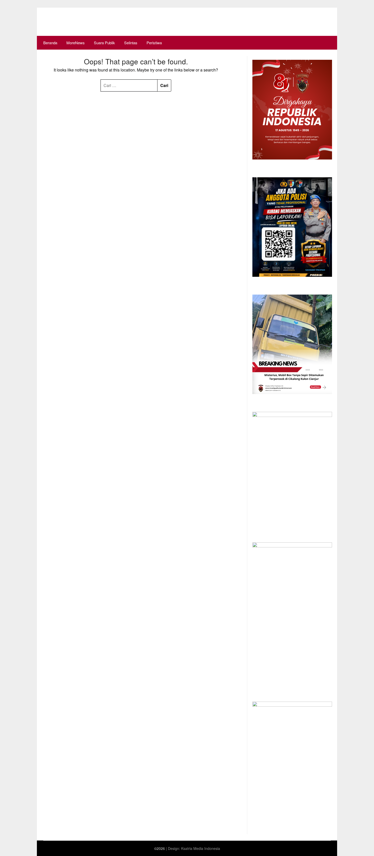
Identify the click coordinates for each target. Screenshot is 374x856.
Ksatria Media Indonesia (200, 848)
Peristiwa (154, 42)
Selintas (130, 42)
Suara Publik (104, 42)
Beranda (50, 42)
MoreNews (75, 42)
